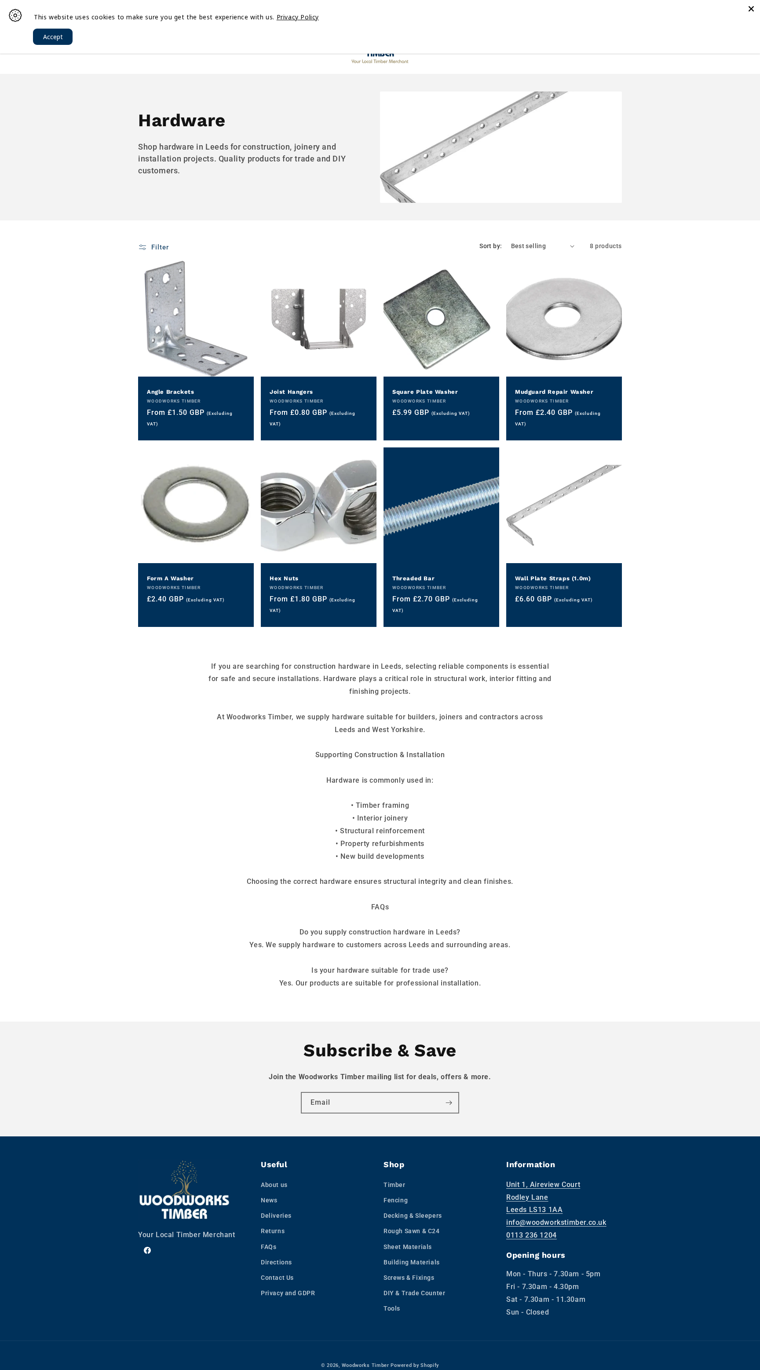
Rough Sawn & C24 (412, 1230)
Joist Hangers (291, 391)
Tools (392, 1308)
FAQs (268, 1246)
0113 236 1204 (531, 1235)
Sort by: (490, 245)
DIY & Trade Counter (414, 1293)
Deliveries (276, 1215)
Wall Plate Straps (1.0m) (553, 578)
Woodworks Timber (365, 1365)
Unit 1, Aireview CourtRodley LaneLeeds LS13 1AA (543, 1197)
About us (274, 1184)
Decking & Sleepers (413, 1215)
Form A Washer (170, 578)
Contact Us (277, 1277)
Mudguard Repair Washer (554, 391)
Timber (395, 1184)
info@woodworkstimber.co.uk (556, 1222)
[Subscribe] (448, 1103)
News (269, 1200)
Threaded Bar (413, 578)
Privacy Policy (298, 17)
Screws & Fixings (409, 1277)
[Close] (751, 8)
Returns (273, 1230)
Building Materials (412, 1262)
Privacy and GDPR (288, 1293)
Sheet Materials (408, 1246)
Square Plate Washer (425, 391)
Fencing (396, 1200)
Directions (276, 1262)
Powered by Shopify (415, 1365)
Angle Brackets (170, 391)
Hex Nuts (284, 578)
